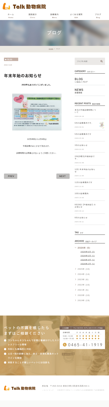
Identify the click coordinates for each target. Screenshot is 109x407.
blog (9, 59)
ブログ (98, 16)
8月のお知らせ (81, 218)
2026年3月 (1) (88, 260)
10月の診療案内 (82, 193)
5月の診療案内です (83, 134)
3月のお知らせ (81, 145)
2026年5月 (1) (88, 256)
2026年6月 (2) (88, 252)
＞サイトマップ (48, 390)
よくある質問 (76, 16)
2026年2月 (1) (88, 264)
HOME (51, 49)
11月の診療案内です (84, 182)
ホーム (11, 16)
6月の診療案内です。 (84, 123)
